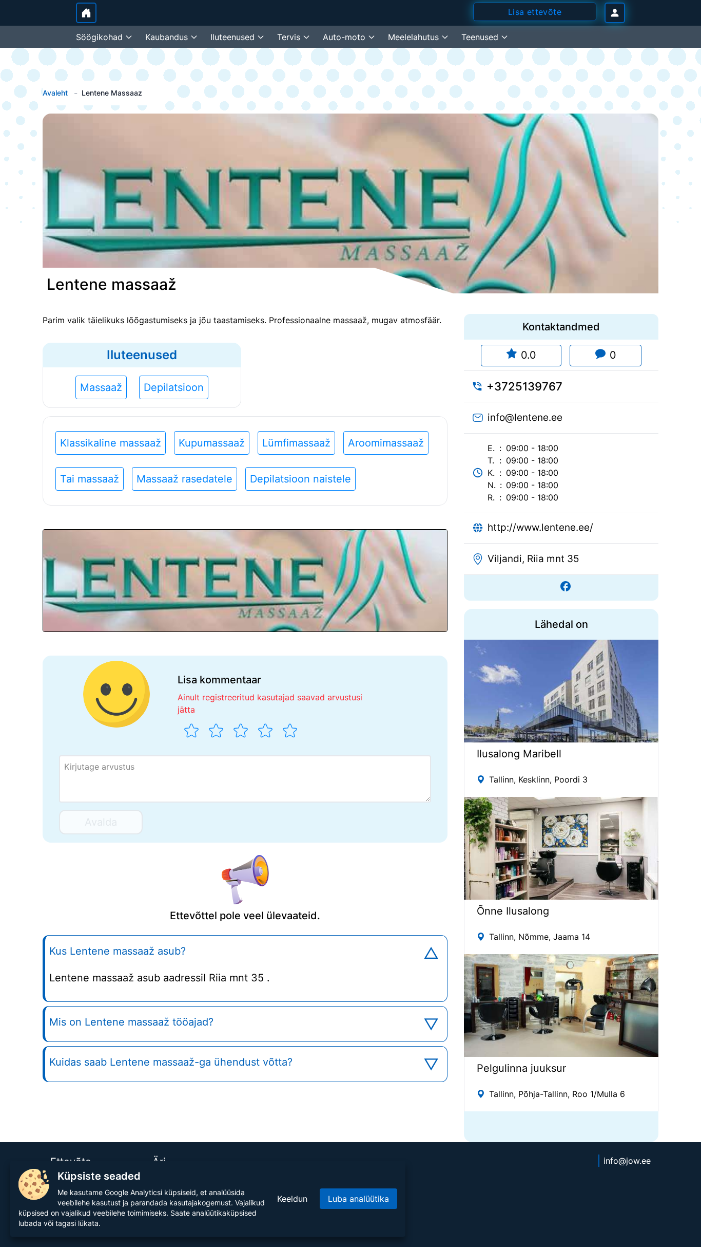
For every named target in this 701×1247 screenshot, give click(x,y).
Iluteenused (142, 354)
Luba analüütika (358, 1199)
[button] (245, 580)
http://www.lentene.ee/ (540, 527)
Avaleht (55, 92)
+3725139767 (524, 386)
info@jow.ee (627, 1161)
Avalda (101, 822)
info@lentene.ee (525, 417)
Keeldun (292, 1199)
